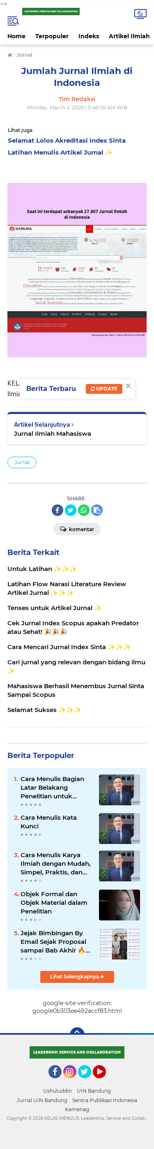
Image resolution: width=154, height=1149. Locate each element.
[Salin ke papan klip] (97, 510)
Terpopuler (52, 36)
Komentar (81, 529)
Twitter (88, 1082)
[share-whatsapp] (84, 510)
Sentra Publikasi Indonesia (104, 1100)
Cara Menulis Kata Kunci (49, 822)
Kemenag (77, 1109)
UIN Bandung (94, 1091)
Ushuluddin (57, 1091)
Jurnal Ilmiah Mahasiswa (52, 433)
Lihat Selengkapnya (75, 976)
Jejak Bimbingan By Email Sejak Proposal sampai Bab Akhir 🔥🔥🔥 (53, 942)
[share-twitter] (70, 510)
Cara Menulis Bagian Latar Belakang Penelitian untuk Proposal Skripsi (52, 787)
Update (106, 389)
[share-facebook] (57, 510)
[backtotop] (77, 1034)
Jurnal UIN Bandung (42, 1100)
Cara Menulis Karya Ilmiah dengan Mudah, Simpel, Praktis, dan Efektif (56, 863)
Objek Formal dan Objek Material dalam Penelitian (54, 902)
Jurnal (22, 462)
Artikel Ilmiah (129, 36)
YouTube (105, 1082)
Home (16, 36)
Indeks (88, 36)
